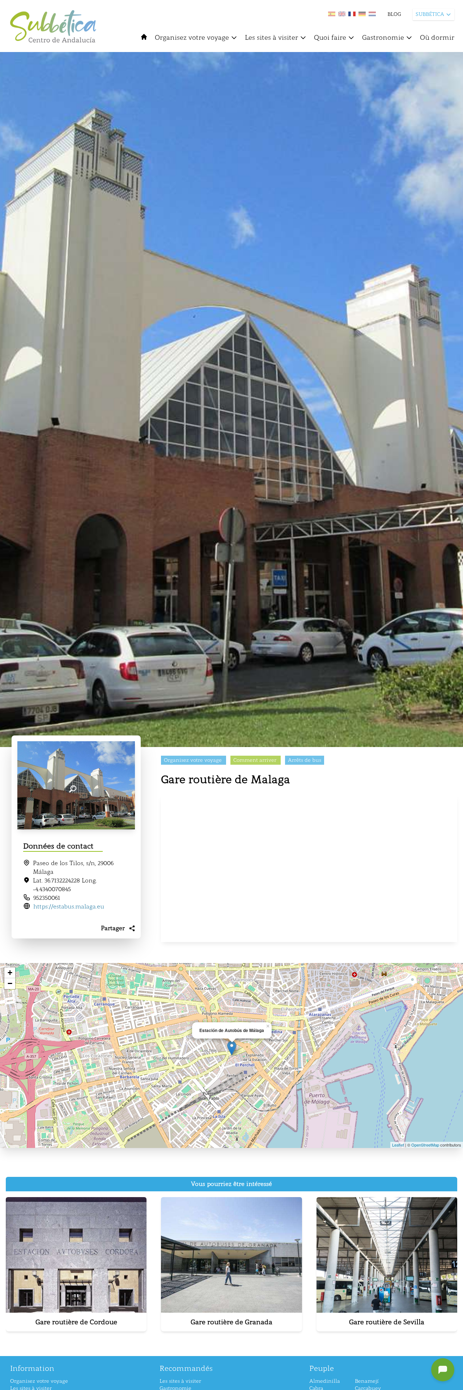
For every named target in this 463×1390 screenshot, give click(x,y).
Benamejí (367, 1381)
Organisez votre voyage (192, 38)
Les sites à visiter (271, 38)
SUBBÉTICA (430, 14)
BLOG (394, 14)
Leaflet (398, 1145)
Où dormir (437, 38)
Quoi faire (330, 38)
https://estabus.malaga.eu (68, 906)
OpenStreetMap (425, 1145)
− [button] (10, 983)
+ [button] (10, 972)
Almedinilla (324, 1381)
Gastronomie (383, 38)
